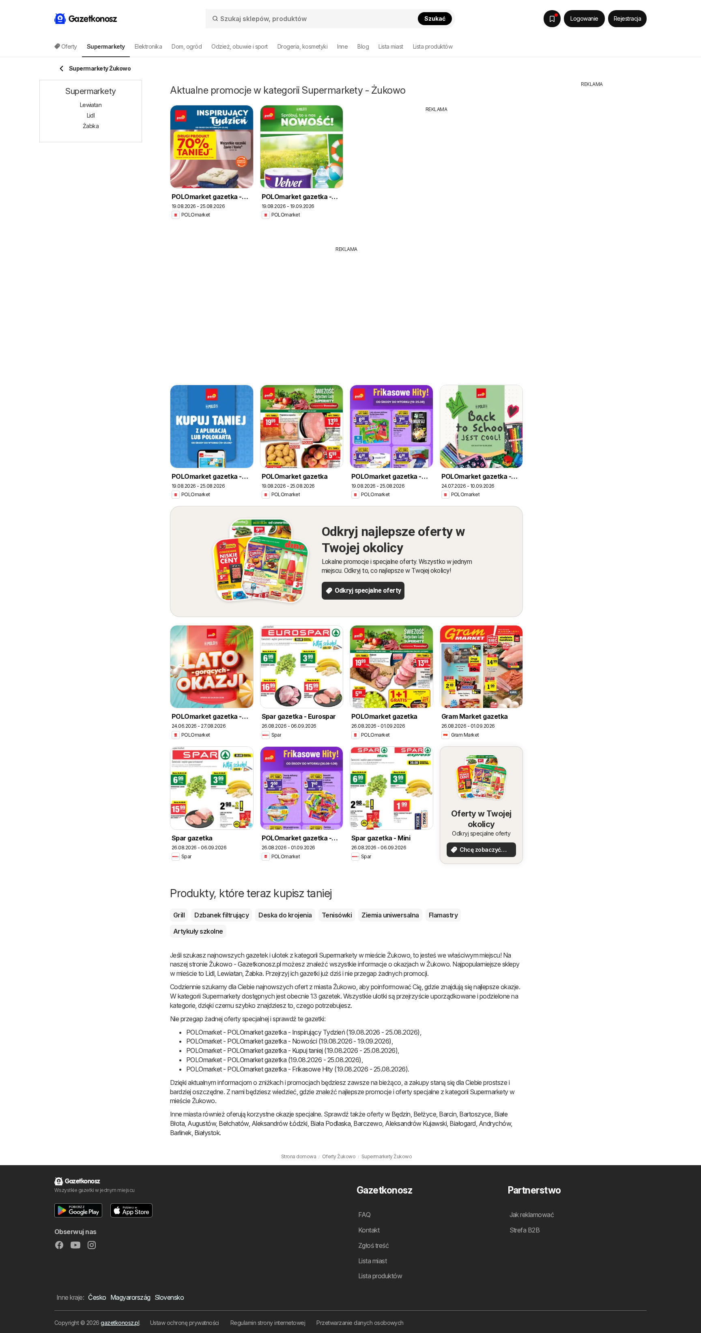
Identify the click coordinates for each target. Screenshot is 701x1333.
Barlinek (180, 1133)
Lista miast (390, 46)
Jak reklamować (532, 1215)
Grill (179, 915)
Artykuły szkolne (198, 931)
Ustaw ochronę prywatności (184, 1322)
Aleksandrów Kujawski (416, 1123)
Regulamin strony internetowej (267, 1322)
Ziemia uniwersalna (390, 915)
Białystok (206, 1133)
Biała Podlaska (330, 1123)
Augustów (201, 1123)
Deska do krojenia (285, 915)
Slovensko (169, 1297)
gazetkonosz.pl (120, 1322)
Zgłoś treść (373, 1245)
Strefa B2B (525, 1230)
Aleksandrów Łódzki (279, 1123)
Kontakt (368, 1230)
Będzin (401, 1114)
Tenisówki (337, 915)
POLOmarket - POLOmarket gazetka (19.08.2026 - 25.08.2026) (273, 1060)
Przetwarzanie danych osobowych (360, 1322)
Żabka (253, 973)
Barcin (447, 1114)
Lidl (209, 973)
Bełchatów (233, 1123)
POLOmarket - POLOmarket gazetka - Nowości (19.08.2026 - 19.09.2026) (288, 1041)
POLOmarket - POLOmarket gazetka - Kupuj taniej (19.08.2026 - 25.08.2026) (292, 1050)
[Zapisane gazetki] (552, 18)
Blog (363, 46)
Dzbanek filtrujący (221, 915)
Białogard (462, 1123)
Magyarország (130, 1297)
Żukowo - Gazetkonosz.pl (245, 964)
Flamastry (443, 915)
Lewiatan (229, 973)
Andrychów (495, 1123)
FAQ (364, 1215)
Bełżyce (424, 1114)
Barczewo (367, 1123)
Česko (97, 1297)
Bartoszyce (475, 1114)
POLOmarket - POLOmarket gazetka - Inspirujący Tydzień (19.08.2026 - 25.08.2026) (303, 1032)
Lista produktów (432, 46)
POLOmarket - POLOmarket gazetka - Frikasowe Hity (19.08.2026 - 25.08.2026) (297, 1069)
